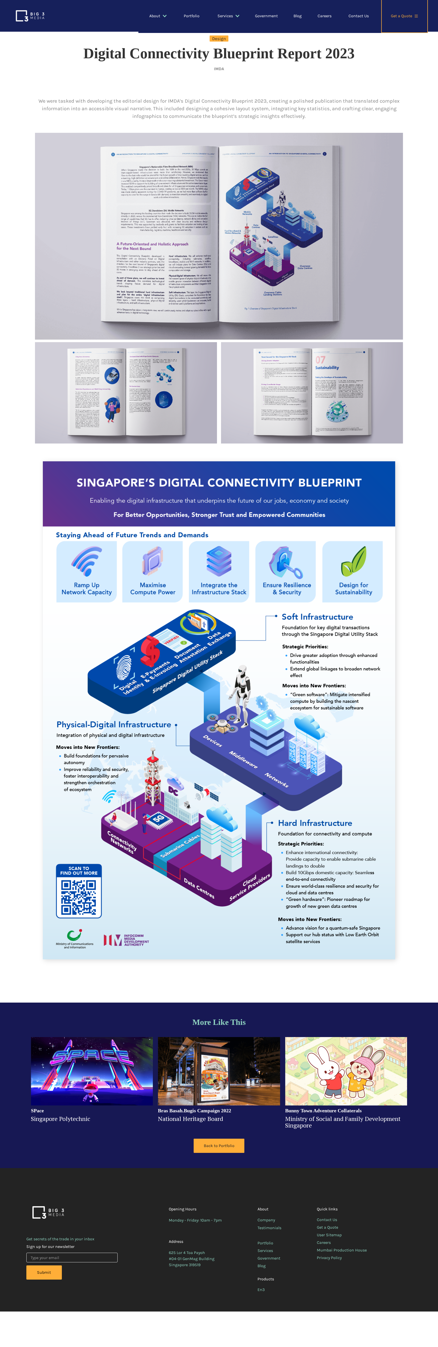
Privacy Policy (329, 1257)
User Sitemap (329, 1234)
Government (266, 15)
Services (265, 1250)
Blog (298, 15)
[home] (30, 16)
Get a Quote (327, 1227)
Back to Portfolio (219, 1145)
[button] (159, 16)
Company (266, 1219)
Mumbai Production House (342, 1250)
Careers (325, 15)
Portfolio (191, 15)
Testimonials (269, 1227)
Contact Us (359, 15)
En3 (261, 1289)
